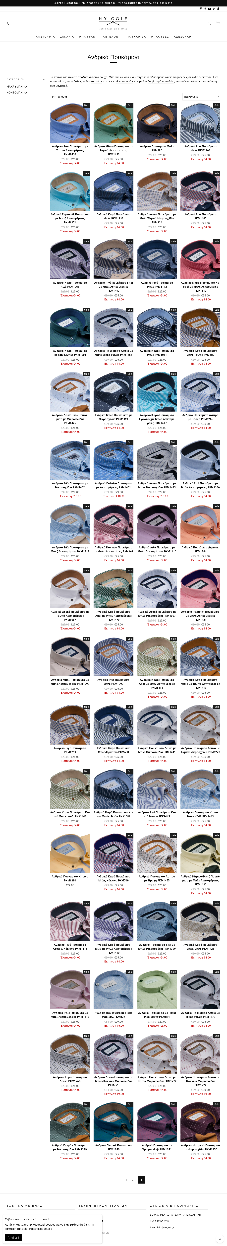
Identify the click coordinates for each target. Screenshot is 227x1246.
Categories (15, 79)
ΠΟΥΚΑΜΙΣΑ (136, 36)
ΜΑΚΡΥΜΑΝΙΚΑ (17, 86)
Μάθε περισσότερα (40, 1228)
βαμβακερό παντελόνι (161, 81)
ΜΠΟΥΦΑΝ (87, 36)
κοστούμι (96, 81)
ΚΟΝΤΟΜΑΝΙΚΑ (17, 92)
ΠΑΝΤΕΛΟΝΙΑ (111, 36)
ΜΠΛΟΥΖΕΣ (160, 36)
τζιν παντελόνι (125, 81)
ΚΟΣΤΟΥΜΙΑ (45, 36)
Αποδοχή (13, 1237)
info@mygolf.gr (165, 1227)
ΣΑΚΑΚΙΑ (67, 36)
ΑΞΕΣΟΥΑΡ (182, 36)
